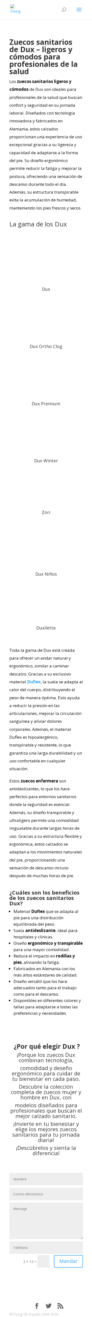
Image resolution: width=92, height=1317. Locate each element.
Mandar (68, 1261)
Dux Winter (46, 461)
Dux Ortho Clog (46, 346)
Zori (46, 512)
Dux (46, 289)
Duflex (34, 682)
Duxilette (46, 628)
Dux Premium (46, 404)
